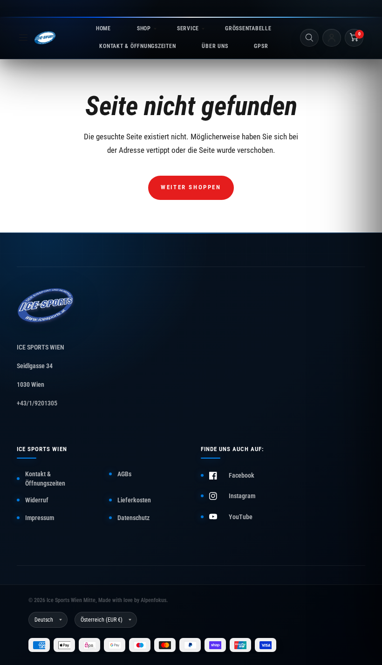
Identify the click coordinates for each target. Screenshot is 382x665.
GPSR (261, 46)
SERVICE (188, 28)
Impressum (39, 517)
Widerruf (36, 500)
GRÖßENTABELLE (248, 28)
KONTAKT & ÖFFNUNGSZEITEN (137, 46)
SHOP (144, 28)
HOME (103, 28)
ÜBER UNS (215, 46)
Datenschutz (133, 517)
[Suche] (309, 38)
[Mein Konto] (331, 38)
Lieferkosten (134, 500)
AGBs (124, 474)
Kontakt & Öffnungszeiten (45, 478)
